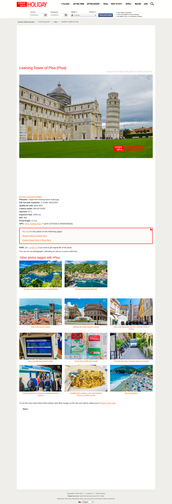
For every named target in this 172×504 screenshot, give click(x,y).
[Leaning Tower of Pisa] (86, 117)
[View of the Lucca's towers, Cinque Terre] (40, 311)
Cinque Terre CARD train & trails (86, 361)
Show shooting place (32, 224)
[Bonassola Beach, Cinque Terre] (131, 378)
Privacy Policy (100, 493)
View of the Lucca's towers (40, 327)
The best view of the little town (86, 289)
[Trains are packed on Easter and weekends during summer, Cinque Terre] (40, 378)
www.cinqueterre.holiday (32, 197)
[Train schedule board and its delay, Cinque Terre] (40, 346)
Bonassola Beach (131, 393)
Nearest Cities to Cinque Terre (34, 236)
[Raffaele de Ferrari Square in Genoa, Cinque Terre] (86, 311)
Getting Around (93, 4)
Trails (105, 4)
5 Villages (65, 4)
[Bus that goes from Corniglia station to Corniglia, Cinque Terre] (131, 346)
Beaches (138, 4)
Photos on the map (107, 403)
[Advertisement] (86, 46)
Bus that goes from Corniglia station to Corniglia (131, 361)
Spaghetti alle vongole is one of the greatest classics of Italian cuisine (86, 394)
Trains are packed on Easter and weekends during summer (40, 394)
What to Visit (116, 4)
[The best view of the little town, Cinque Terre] (86, 274)
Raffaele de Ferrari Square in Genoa (86, 327)
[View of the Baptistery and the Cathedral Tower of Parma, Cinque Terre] (131, 311)
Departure (54, 12)
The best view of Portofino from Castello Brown (40, 289)
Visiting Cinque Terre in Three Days (36, 240)
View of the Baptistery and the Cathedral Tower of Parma (131, 328)
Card (146, 4)
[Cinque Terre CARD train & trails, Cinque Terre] (86, 346)
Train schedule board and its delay (40, 361)
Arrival (32, 12)
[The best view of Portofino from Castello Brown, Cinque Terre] (40, 274)
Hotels (128, 4)
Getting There (78, 4)
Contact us (33, 247)
